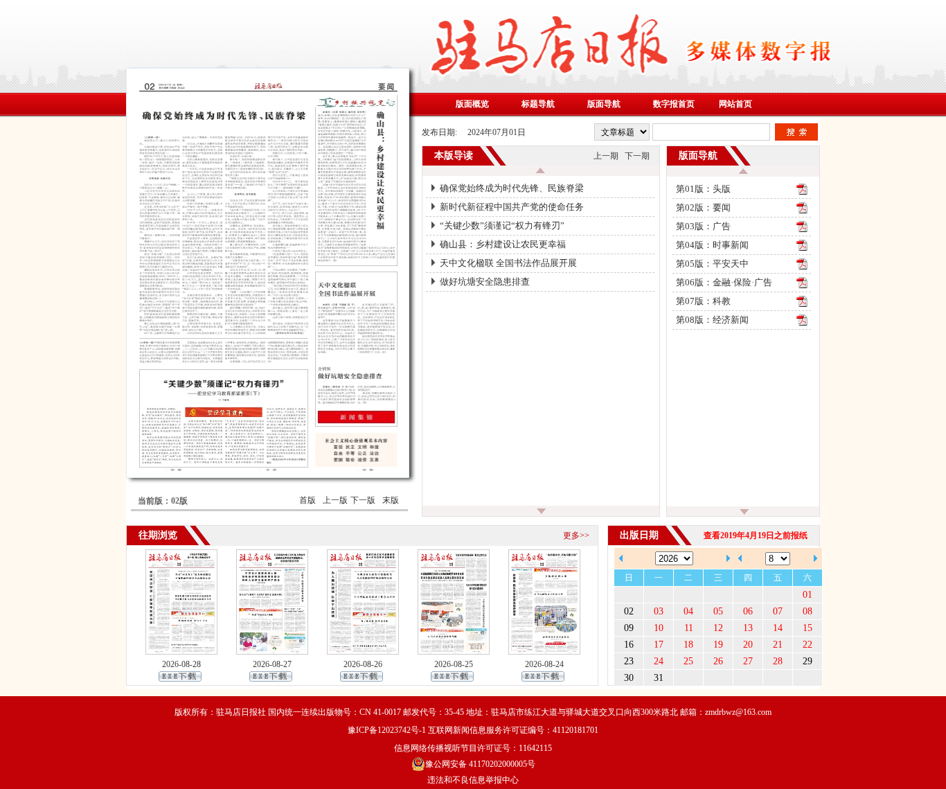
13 (748, 628)
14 (778, 628)
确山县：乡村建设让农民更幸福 (503, 244)
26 (718, 661)
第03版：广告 (703, 226)
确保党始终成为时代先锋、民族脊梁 (512, 188)
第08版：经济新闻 (712, 319)
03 (658, 611)
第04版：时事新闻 (712, 245)
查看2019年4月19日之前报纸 (755, 535)
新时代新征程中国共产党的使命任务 (512, 207)
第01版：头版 (703, 189)
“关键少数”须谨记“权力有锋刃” (502, 225)
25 (688, 661)
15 (807, 628)
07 (778, 611)
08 (807, 611)
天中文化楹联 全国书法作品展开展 (508, 263)
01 (807, 594)
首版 (307, 500)
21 (778, 644)
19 (718, 644)
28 (778, 661)
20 (748, 644)
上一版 (335, 500)
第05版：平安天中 (712, 263)
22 (807, 644)
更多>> (576, 535)
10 (658, 628)
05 (718, 611)
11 (688, 628)
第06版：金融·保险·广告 (724, 282)
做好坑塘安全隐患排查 (485, 281)
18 (688, 644)
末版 (390, 500)
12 (718, 628)
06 (748, 611)
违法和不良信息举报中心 (473, 780)
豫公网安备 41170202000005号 (480, 764)
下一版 (362, 500)
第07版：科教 (703, 301)
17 (658, 644)
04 (688, 611)
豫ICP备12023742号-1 (387, 730)
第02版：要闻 (703, 207)
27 (748, 661)
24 (658, 661)
